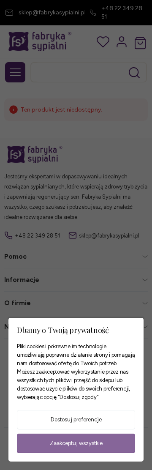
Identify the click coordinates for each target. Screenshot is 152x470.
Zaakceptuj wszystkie (76, 443)
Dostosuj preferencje (76, 419)
